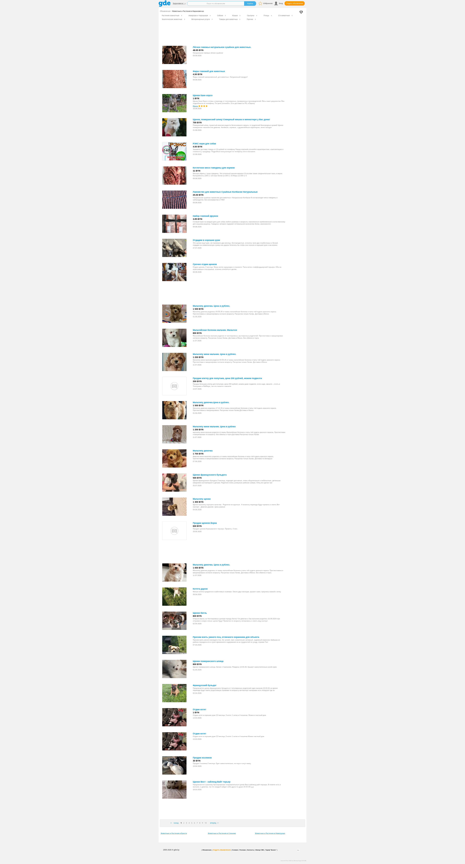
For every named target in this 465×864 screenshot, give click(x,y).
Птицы (266, 15)
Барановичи (178, 3)
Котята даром (200, 589)
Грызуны (250, 15)
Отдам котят (199, 709)
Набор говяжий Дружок (205, 216)
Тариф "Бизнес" (270, 850)
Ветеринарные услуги (200, 19)
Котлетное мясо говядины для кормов (214, 168)
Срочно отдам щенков (205, 264)
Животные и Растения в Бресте (174, 833)
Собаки (220, 15)
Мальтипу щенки (202, 499)
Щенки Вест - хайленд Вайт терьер (211, 782)
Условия (235, 850)
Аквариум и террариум (198, 15)
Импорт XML (259, 850)
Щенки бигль (200, 613)
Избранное (268, 3)
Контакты (250, 850)
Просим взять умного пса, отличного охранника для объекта (226, 637)
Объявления (165, 11)
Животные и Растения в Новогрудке (270, 833)
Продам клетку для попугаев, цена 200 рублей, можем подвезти (227, 378)
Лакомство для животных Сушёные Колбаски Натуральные (225, 192)
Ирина (195, 106)
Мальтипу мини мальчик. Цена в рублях (214, 426)
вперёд (213, 823)
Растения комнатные (170, 15)
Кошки (235, 15)
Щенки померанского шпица (208, 661)
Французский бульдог (205, 685)
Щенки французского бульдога (210, 475)
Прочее (250, 19)
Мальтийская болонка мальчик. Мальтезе (215, 330)
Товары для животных (228, 19)
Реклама (243, 850)
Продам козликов (202, 757)
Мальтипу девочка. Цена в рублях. (211, 306)
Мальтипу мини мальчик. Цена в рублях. (214, 354)
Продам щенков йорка (205, 523)
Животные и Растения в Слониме (222, 833)
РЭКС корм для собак (204, 143)
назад (176, 823)
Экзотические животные (172, 19)
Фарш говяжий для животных (209, 71)
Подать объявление (294, 3)
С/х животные (284, 15)
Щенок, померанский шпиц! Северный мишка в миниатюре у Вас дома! (231, 119)
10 (206, 823)
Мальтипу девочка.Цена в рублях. (211, 402)
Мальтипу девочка (203, 450)
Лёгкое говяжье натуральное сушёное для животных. (222, 47)
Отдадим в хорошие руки (206, 240)
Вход (281, 3)
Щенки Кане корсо (203, 95)
